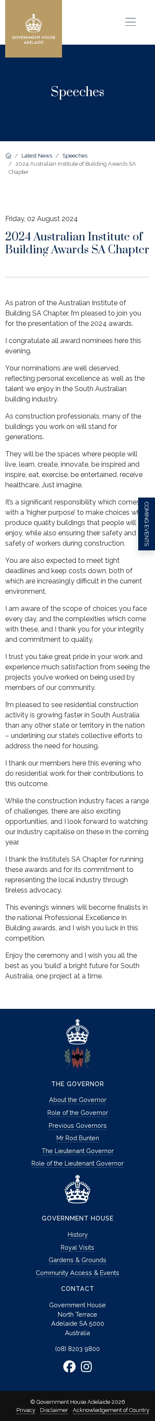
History (78, 1234)
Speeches (74, 155)
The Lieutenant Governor (78, 1150)
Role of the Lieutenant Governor (77, 1163)
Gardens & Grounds (77, 1259)
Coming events (146, 524)
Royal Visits (77, 1247)
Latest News (37, 155)
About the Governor (77, 1099)
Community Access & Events (77, 1272)
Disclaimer (54, 1410)
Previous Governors (78, 1125)
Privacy (25, 1410)
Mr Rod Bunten (77, 1138)
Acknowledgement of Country (111, 1410)
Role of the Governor (77, 1112)
